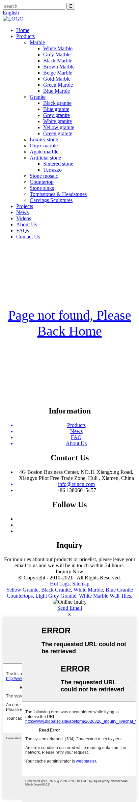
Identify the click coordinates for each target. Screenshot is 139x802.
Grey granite (56, 115)
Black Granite (56, 590)
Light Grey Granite (55, 596)
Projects (24, 206)
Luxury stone (44, 139)
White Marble (58, 48)
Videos (23, 218)
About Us (26, 224)
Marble (37, 42)
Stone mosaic (44, 176)
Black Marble (57, 60)
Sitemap (80, 583)
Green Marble (58, 85)
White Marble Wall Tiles (105, 596)
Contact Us (28, 236)
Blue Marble (56, 91)
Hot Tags (60, 583)
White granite (57, 121)
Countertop (42, 182)
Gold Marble (57, 79)
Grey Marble (57, 54)
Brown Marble (59, 66)
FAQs (22, 230)
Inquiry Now (69, 571)
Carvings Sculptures (51, 200)
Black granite (57, 103)
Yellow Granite (22, 590)
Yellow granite (58, 127)
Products (25, 36)
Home (22, 30)
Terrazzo (52, 170)
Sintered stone (58, 164)
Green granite (57, 133)
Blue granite (56, 109)
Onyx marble (44, 145)
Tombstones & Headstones (58, 194)
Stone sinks (42, 188)
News (22, 212)
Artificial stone (45, 158)
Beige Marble (57, 73)
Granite (38, 97)
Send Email (69, 608)
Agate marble (44, 151)
